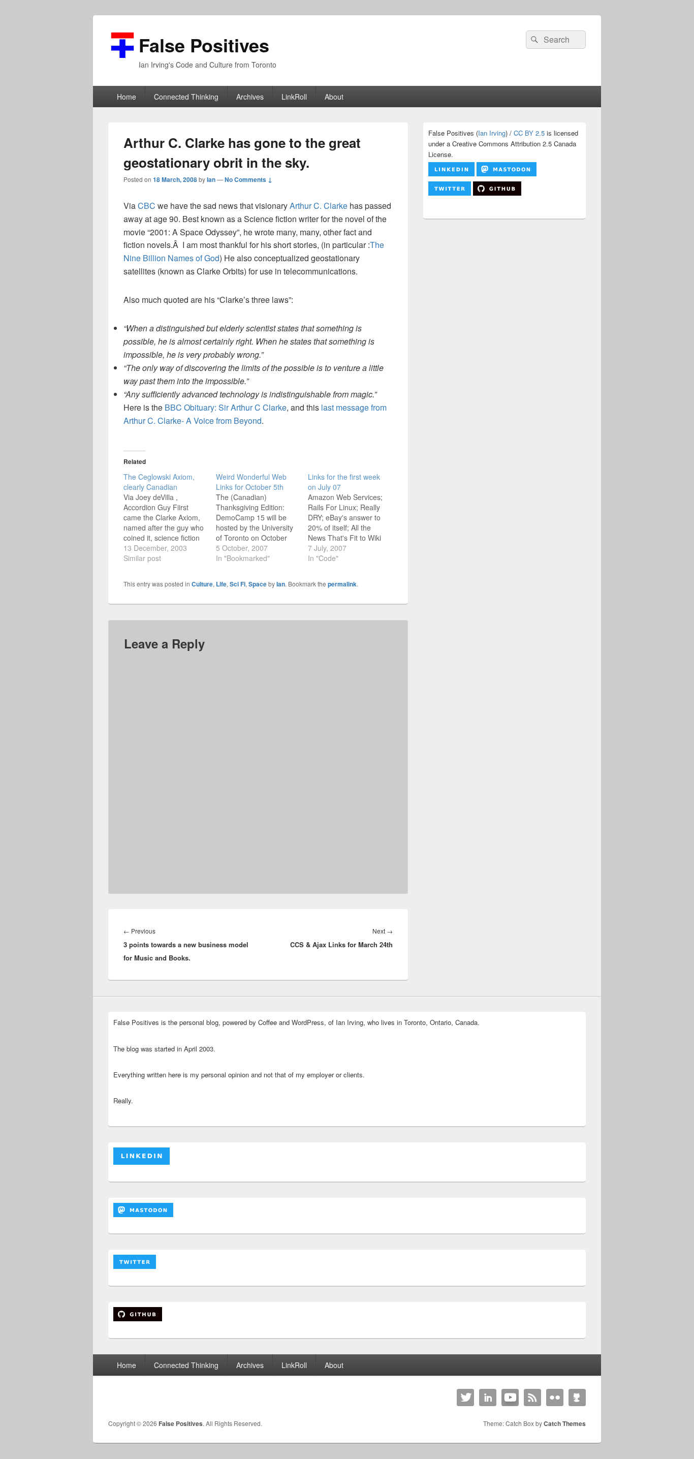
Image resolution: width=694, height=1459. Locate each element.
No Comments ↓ (248, 179)
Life (221, 583)
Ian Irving (492, 133)
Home (126, 96)
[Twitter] (465, 1397)
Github (577, 1397)
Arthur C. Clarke (319, 205)
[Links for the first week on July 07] (354, 517)
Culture (202, 583)
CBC (146, 205)
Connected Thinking (186, 96)
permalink (342, 583)
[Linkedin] (487, 1397)
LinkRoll (294, 96)
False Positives (204, 45)
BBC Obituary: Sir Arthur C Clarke (226, 407)
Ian (211, 179)
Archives (250, 96)
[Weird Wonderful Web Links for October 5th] (262, 517)
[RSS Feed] (532, 1397)
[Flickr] (554, 1397)
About (334, 96)
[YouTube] (510, 1397)
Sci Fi (237, 583)
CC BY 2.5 (529, 133)
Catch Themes (565, 1423)
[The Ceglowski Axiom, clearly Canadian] (169, 517)
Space (257, 583)
